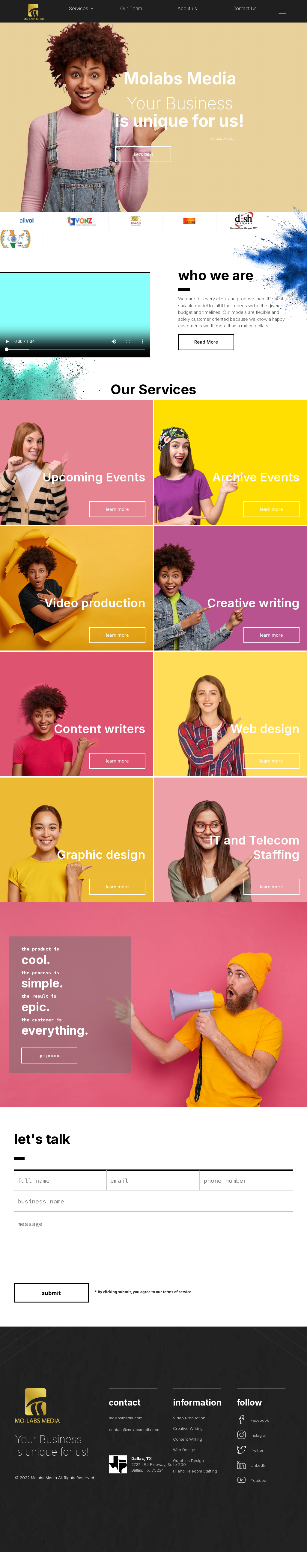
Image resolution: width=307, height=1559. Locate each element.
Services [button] (79, 8)
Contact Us (244, 8)
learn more (117, 509)
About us (187, 8)
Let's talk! (143, 154)
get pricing (49, 1055)
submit (51, 1293)
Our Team (131, 8)
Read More (206, 342)
